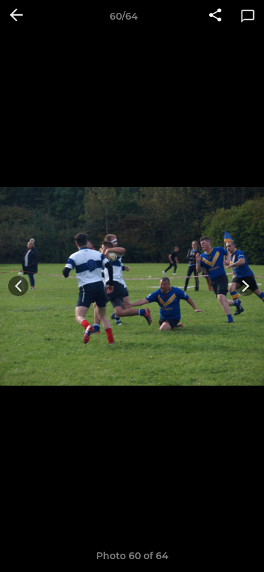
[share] (215, 16)
